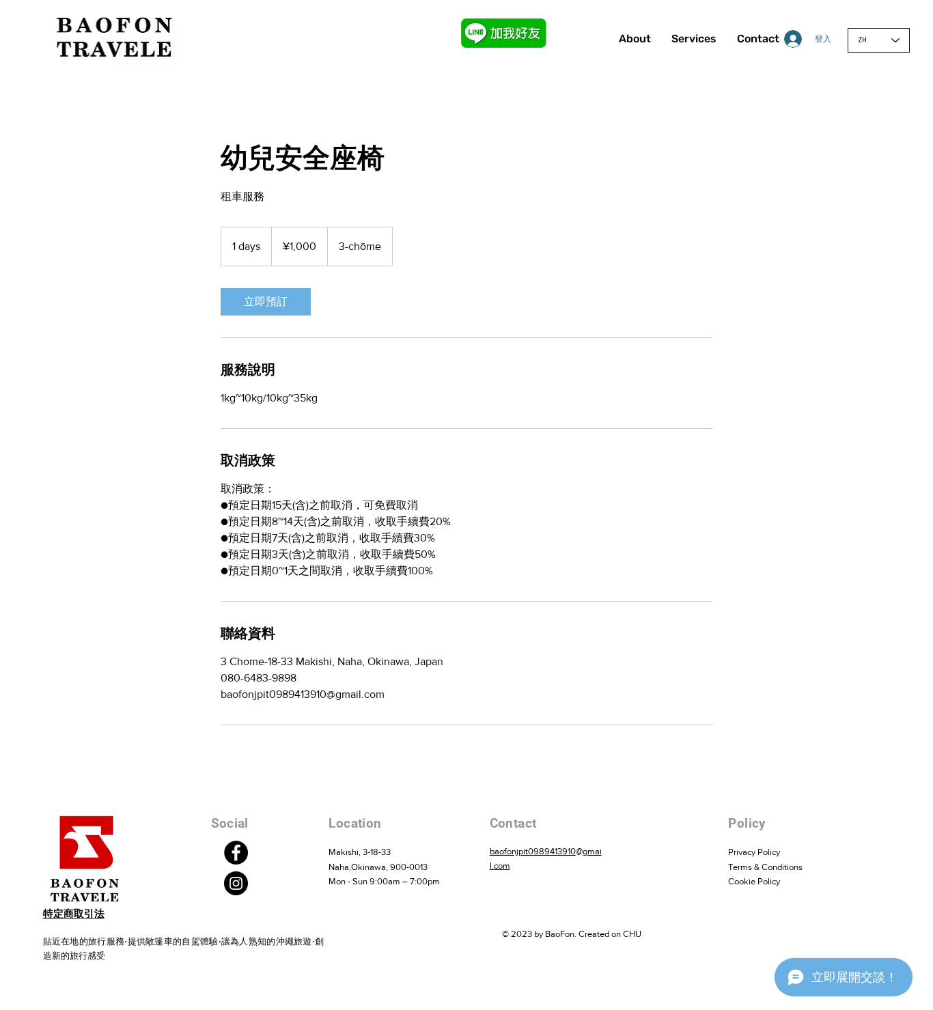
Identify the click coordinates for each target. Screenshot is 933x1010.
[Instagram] (236, 883)
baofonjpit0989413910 (533, 851)
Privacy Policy (754, 852)
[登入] (782, 39)
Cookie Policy (754, 881)
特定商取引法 (74, 914)
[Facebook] (236, 853)
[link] (266, 301)
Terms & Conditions (765, 867)
